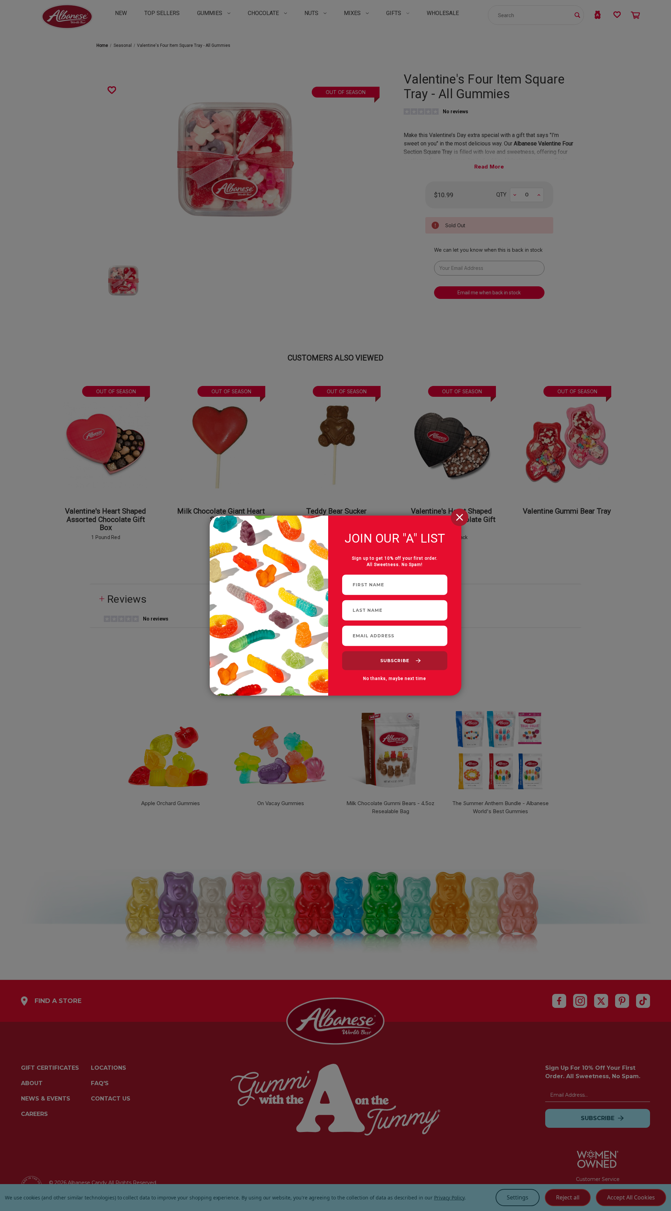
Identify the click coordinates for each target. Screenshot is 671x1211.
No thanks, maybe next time (394, 678)
